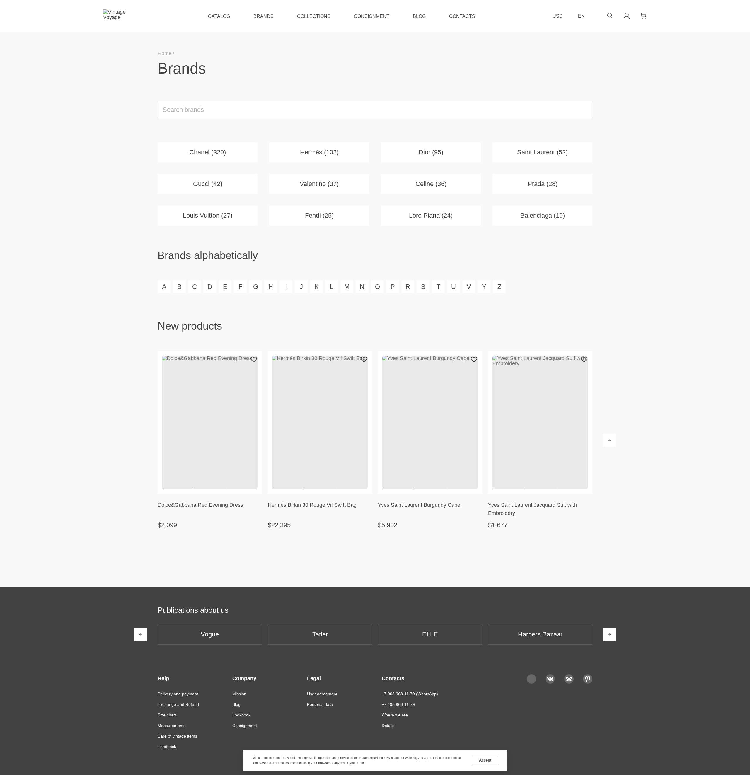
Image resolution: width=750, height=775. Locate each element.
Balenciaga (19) (542, 215)
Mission (239, 694)
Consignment (371, 16)
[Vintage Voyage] (116, 16)
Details (388, 725)
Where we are (395, 715)
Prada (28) (543, 183)
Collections (313, 16)
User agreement (322, 694)
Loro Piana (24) (431, 215)
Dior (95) (431, 152)
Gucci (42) (207, 183)
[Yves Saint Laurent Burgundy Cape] (430, 422)
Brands (263, 16)
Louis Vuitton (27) (207, 215)
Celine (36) (430, 183)
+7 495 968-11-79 (398, 704)
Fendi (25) (319, 215)
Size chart (167, 715)
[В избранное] (253, 359)
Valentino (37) (319, 183)
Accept (485, 760)
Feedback (167, 746)
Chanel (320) (207, 152)
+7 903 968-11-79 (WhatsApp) (410, 694)
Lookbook (241, 715)
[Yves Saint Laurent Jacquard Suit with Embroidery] (540, 422)
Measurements (171, 725)
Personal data (320, 704)
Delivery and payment (178, 694)
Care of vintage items (177, 736)
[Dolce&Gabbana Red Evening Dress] (210, 422)
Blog (419, 16)
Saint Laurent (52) (542, 152)
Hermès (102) (319, 152)
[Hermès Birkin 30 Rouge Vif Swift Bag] (320, 422)
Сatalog (219, 16)
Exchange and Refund (178, 704)
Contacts (462, 16)
